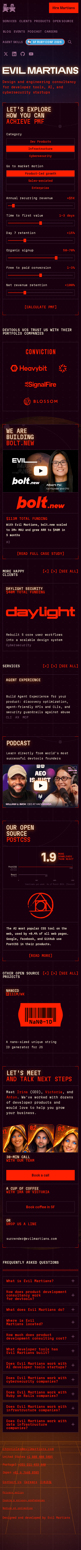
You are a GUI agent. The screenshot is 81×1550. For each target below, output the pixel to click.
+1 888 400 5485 (40, 1456)
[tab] (40, 141)
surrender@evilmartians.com (31, 1238)
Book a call (40, 1175)
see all (68, 571)
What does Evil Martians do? (35, 1309)
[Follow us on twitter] (6, 54)
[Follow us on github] (22, 54)
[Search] (70, 42)
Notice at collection (18, 1508)
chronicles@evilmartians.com (28, 1449)
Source (70, 884)
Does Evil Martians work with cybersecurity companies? (36, 1379)
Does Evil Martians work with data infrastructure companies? (36, 1424)
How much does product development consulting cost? (36, 1336)
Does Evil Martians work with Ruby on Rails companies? (36, 1394)
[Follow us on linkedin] (14, 54)
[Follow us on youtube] (31, 54)
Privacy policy (13, 1492)
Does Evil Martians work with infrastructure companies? (36, 1408)
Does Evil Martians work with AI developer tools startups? (36, 1365)
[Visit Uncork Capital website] (63, 368)
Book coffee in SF (40, 1207)
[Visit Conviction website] (40, 351)
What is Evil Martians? (30, 1281)
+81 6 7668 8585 (26, 1472)
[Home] (9, 7)
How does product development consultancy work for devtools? (36, 1295)
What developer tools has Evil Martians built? (32, 1351)
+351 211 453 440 (32, 1464)
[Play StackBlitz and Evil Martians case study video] (40, 471)
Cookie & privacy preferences (24, 1500)
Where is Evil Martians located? (24, 1322)
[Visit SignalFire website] (40, 384)
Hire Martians (63, 8)
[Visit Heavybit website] (28, 368)
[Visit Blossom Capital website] (40, 401)
